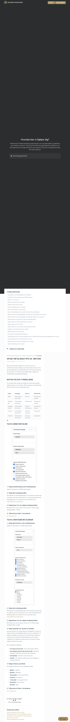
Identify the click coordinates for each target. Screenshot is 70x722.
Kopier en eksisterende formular (16, 302)
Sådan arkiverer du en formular (16, 331)
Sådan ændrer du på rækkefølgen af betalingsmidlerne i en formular (26, 317)
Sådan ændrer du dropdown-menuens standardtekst (22, 319)
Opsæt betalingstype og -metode (16, 307)
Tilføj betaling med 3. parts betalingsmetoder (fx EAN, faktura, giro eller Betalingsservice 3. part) (33, 336)
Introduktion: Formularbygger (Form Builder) (19, 295)
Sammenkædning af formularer (16, 344)
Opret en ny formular (13, 299)
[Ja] (13, 700)
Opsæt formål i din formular (15, 304)
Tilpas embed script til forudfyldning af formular (20, 341)
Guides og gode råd (16, 349)
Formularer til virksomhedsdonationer (18, 334)
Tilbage (40, 355)
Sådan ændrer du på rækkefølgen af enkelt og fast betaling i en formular (27, 314)
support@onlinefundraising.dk (15, 501)
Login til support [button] (60, 2)
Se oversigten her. (11, 516)
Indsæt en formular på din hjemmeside (18, 329)
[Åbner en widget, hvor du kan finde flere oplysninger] (63, 719)
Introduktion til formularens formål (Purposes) (20, 297)
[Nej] (15, 700)
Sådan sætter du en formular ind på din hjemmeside (22, 326)
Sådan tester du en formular (15, 324)
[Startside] (13, 2)
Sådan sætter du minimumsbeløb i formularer (20, 322)
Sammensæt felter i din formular (16, 309)
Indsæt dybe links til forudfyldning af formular (20, 339)
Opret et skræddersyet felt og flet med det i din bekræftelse (23, 312)
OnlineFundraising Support (13, 355)
